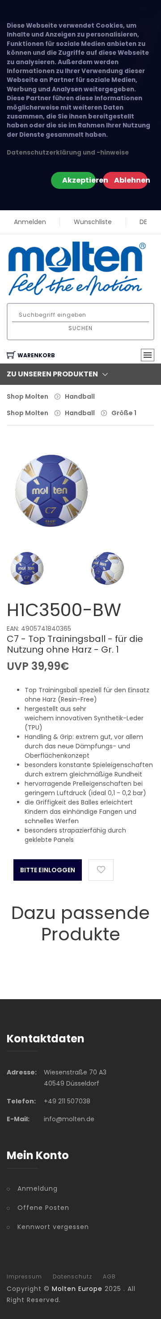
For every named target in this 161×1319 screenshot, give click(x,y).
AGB (109, 1276)
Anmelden (30, 221)
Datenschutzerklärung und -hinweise (68, 152)
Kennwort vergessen (53, 1226)
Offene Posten (43, 1207)
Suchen (80, 328)
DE (143, 221)
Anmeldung (37, 1188)
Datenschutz (72, 1276)
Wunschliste (93, 221)
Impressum (24, 1276)
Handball (80, 396)
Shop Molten (27, 396)
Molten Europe (77, 1288)
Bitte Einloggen (47, 870)
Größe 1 (123, 412)
